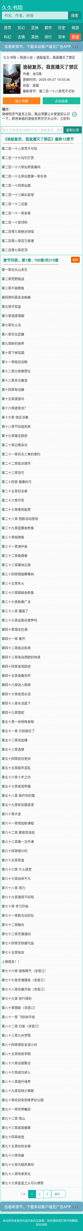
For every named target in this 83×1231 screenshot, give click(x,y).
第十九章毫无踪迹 (14, 435)
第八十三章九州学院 (16, 1035)
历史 (61, 27)
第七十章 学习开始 (15, 906)
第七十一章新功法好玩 (18, 915)
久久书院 (12, 7)
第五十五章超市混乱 (16, 767)
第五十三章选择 (13, 749)
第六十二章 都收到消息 (18, 832)
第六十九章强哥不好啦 (18, 896)
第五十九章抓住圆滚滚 (18, 804)
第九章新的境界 (13, 343)
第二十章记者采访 (14, 444)
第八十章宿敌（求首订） (19, 1007)
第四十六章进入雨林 (16, 684)
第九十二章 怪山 (13, 1118)
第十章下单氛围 (13, 352)
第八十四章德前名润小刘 (19, 1044)
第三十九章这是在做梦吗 (19, 620)
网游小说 (26, 57)
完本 (61, 36)
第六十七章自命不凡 (16, 878)
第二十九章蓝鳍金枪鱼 (18, 527)
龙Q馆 (37, 73)
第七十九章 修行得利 (17, 998)
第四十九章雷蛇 (13, 712)
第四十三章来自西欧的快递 (21, 657)
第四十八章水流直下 (16, 703)
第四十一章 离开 (13, 638)
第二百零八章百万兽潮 (18, 240)
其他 (35, 36)
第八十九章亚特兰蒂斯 (18, 1090)
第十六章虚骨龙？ (14, 407)
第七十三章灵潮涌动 (16, 933)
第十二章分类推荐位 (16, 371)
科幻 (7, 36)
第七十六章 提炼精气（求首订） (25, 970)
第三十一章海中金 (14, 546)
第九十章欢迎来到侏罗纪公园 (23, 1099)
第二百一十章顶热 (14, 222)
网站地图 (41, 1224)
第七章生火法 (11, 324)
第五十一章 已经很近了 (18, 730)
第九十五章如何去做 (16, 1146)
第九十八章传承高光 (16, 1173)
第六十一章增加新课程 (18, 823)
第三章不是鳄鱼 (13, 288)
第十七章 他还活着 (15, 417)
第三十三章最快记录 (16, 564)
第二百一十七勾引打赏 (18, 157)
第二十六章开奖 (13, 500)
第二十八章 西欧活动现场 (20, 518)
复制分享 (72, 130)
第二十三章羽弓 (13, 472)
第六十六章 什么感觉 (17, 869)
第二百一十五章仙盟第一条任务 (24, 176)
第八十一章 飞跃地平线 (18, 1016)
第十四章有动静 (13, 389)
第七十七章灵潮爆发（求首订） (24, 980)
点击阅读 (61, 100)
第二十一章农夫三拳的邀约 (21, 454)
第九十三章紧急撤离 (16, 1127)
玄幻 (21, 27)
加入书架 (21, 100)
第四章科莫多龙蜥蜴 (16, 297)
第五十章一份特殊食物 (18, 721)
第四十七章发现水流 (16, 694)
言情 (21, 36)
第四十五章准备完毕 (16, 675)
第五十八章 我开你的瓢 (18, 795)
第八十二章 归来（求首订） (21, 1026)
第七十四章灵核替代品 (18, 943)
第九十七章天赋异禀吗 (18, 1164)
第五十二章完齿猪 (14, 740)
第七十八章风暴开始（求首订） (24, 989)
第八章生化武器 (13, 334)
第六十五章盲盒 (13, 860)
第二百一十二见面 (14, 203)
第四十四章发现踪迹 (16, 666)
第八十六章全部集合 (16, 1063)
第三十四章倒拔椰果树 (18, 574)
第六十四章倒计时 (14, 850)
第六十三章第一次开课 (18, 841)
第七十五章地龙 (13, 952)
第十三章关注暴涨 (14, 380)
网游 (75, 27)
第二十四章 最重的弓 (17, 481)
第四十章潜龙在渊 (14, 629)
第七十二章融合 (13, 924)
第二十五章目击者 (14, 491)
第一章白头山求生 (14, 269)
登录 (75, 36)
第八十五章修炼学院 (16, 1053)
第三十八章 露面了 (15, 610)
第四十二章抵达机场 (16, 647)
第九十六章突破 (13, 1155)
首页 (7, 27)
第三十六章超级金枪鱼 (18, 592)
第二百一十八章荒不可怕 (56, 91)
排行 (48, 36)
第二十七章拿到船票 (16, 509)
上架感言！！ (11, 961)
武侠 (35, 27)
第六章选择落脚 (13, 315)
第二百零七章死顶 (14, 249)
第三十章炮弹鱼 (13, 537)
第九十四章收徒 (13, 1136)
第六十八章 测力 (13, 887)
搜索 (74, 15)
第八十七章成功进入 (16, 1072)
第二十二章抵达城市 (16, 463)
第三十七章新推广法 (16, 601)
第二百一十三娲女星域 (18, 194)
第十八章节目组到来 (16, 426)
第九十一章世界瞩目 (16, 1109)
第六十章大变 (11, 813)
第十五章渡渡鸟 (13, 398)
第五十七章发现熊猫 (16, 786)
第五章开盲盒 (11, 306)
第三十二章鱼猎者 (14, 555)
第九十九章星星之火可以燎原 (23, 1182)
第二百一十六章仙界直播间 (21, 166)
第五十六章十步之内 (16, 777)
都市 (48, 27)
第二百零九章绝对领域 (18, 231)
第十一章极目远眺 (14, 361)
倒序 (75, 259)
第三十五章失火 (13, 583)
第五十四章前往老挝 (16, 758)
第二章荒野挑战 (13, 278)
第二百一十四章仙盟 (16, 185)
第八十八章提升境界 (16, 1081)
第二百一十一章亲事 (16, 213)
